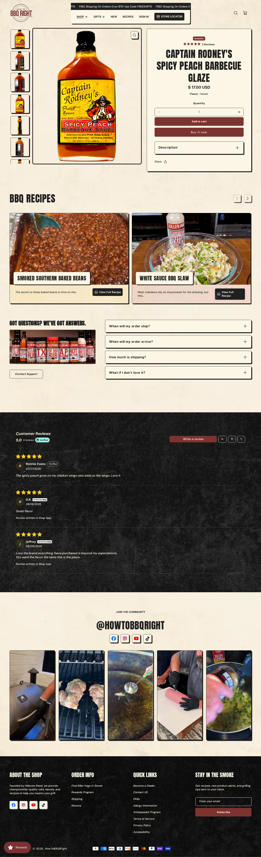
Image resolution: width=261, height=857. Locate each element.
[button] (82, 17)
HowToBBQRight (56, 848)
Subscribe (223, 812)
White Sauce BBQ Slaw (164, 278)
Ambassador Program (147, 812)
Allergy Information (145, 805)
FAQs (136, 799)
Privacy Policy (142, 825)
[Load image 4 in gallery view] (20, 103)
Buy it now (199, 132)
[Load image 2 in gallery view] (20, 60)
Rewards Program (82, 792)
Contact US (140, 792)
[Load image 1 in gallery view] (20, 39)
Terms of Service (143, 818)
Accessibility (141, 832)
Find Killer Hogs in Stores (86, 785)
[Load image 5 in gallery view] (20, 125)
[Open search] (222, 439)
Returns (76, 805)
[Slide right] (247, 198)
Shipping (77, 799)
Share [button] (158, 161)
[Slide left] (237, 198)
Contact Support (26, 374)
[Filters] (232, 439)
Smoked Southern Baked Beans (51, 278)
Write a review (193, 439)
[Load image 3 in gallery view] (20, 82)
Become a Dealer (144, 785)
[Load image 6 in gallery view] (20, 147)
